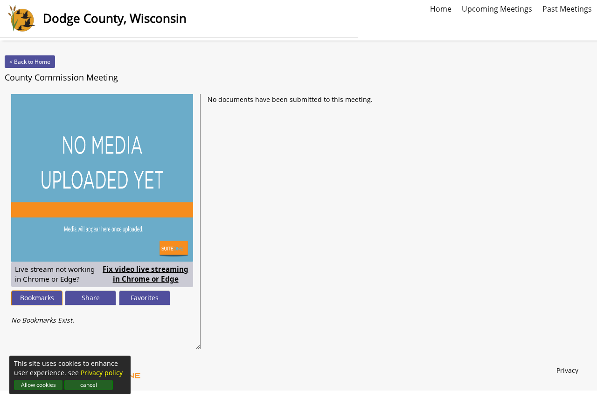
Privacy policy (102, 372)
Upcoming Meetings (497, 8)
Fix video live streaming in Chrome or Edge (146, 273)
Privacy (567, 370)
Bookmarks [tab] (37, 297)
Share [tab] (91, 297)
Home (440, 8)
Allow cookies (38, 385)
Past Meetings (567, 8)
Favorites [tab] (145, 297)
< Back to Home (29, 62)
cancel (88, 385)
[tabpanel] (102, 315)
